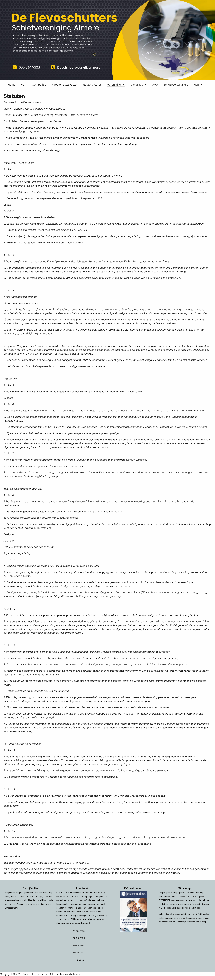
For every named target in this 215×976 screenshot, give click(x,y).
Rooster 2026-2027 (64, 84)
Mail (196, 84)
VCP (23, 84)
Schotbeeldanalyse (175, 84)
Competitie (39, 84)
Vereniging (114, 84)
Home (11, 84)
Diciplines (136, 84)
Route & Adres (92, 84)
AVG (155, 84)
